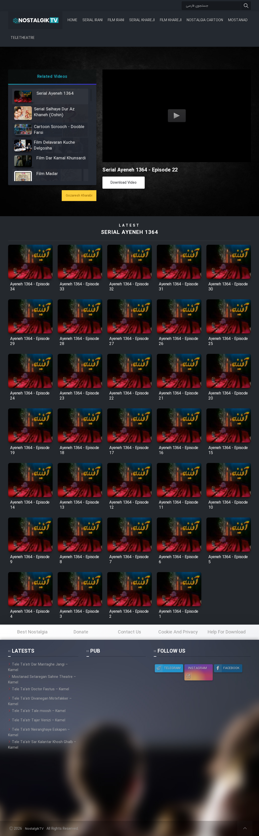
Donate (81, 632)
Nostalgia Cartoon (205, 20)
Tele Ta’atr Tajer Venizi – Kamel (38, 720)
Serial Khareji (142, 20)
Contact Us (129, 632)
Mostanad (238, 20)
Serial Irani (92, 20)
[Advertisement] (116, 737)
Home (72, 20)
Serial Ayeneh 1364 (129, 232)
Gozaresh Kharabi (79, 195)
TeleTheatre (23, 38)
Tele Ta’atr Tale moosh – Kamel (39, 711)
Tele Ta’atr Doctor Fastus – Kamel (40, 689)
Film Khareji (171, 20)
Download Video (124, 182)
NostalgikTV (34, 828)
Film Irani (116, 20)
